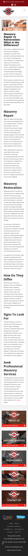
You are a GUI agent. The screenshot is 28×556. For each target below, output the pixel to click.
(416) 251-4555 (16, 536)
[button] (24, 10)
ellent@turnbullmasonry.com (15, 539)
